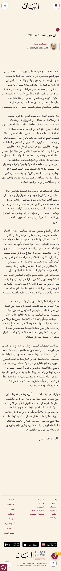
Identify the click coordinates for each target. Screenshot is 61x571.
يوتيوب (54, 514)
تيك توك (53, 517)
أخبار (13, 509)
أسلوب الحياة (9, 523)
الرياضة (12, 518)
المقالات (11, 514)
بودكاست (11, 528)
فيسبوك (53, 507)
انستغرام (53, 510)
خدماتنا (41, 503)
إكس (55, 500)
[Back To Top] (53, 563)
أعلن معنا (40, 507)
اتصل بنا (40, 500)
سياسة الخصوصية (36, 514)
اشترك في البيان (37, 510)
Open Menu (56, 5)
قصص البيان (9, 533)
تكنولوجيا (11, 504)
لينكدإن (54, 503)
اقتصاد (12, 499)
